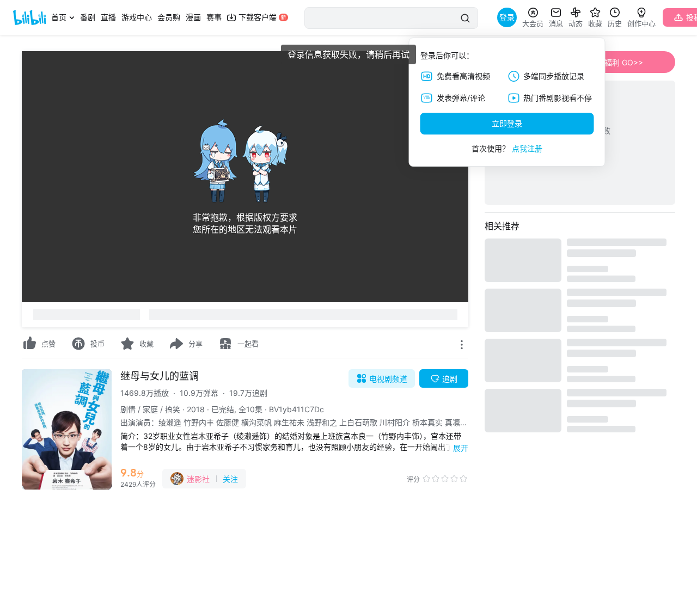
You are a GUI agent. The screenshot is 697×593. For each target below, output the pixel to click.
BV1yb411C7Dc (296, 409)
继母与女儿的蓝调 (159, 376)
